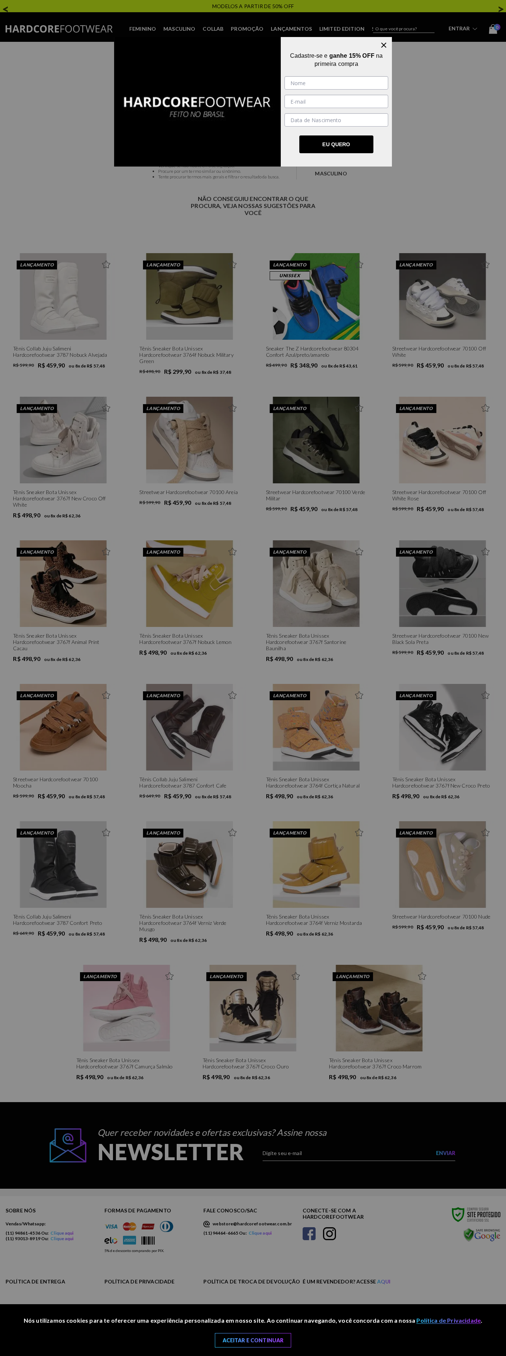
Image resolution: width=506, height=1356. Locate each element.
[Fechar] (383, 45)
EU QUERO (336, 144)
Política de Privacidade (448, 1320)
